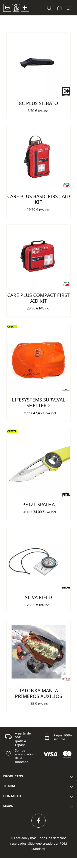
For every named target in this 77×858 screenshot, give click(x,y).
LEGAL (8, 805)
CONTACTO (12, 796)
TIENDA (9, 786)
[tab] (38, 776)
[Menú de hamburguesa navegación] (69, 7)
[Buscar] (49, 7)
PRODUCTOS (13, 776)
